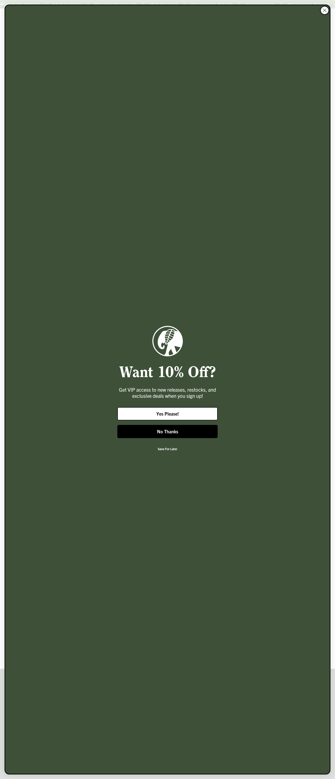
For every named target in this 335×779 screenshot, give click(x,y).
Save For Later (167, 449)
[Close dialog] (325, 10)
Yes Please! (167, 413)
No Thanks (167, 431)
